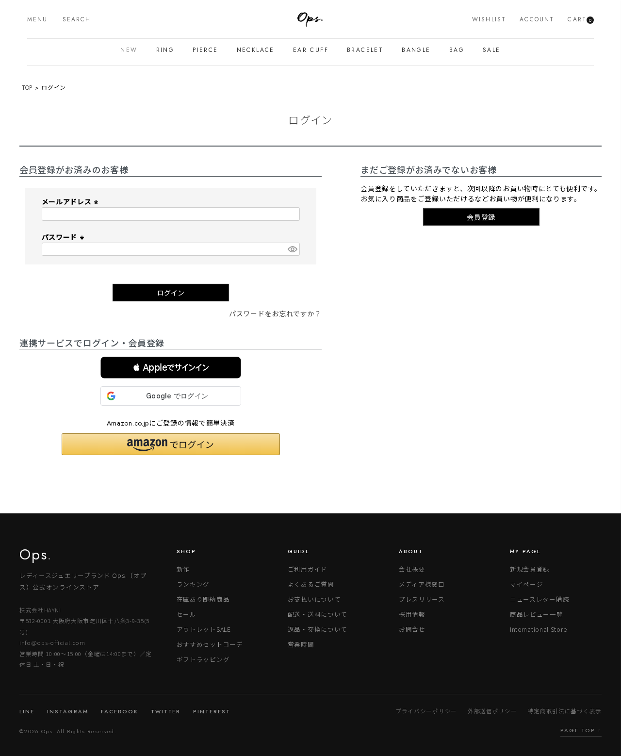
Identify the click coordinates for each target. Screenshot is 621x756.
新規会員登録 (530, 569)
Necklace (256, 50)
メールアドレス (71, 202)
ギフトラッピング (203, 659)
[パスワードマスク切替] (292, 249)
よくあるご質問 (311, 584)
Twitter (166, 711)
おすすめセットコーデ (210, 644)
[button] (170, 367)
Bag (456, 50)
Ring (165, 50)
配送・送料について (317, 614)
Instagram (67, 711)
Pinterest (211, 711)
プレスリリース (422, 599)
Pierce (205, 50)
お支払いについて (314, 599)
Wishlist (489, 19)
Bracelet (365, 50)
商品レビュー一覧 (536, 614)
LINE (26, 711)
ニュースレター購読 (539, 599)
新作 (183, 569)
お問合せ (412, 629)
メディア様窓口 (422, 584)
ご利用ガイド (307, 569)
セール (186, 614)
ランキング (193, 584)
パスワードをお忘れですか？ (275, 314)
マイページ (526, 584)
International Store (538, 629)
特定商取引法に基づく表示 (565, 711)
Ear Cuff (310, 50)
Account (537, 19)
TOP (27, 87)
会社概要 (412, 569)
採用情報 (412, 614)
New (128, 50)
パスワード (64, 237)
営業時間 (301, 644)
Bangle (416, 50)
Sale (492, 50)
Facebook (119, 711)
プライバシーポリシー (426, 711)
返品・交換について (317, 629)
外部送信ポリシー (492, 711)
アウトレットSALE (204, 629)
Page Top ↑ (581, 730)
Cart (579, 19)
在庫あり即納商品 (203, 599)
